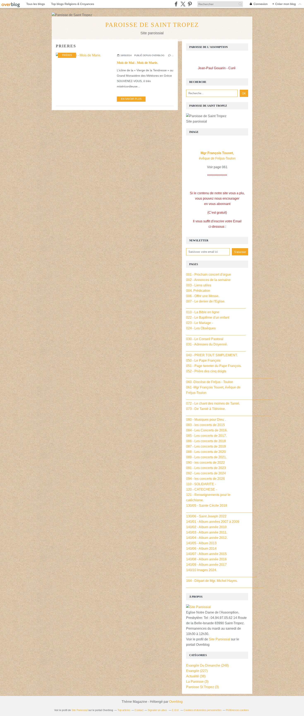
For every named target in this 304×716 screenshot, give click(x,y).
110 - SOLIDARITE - (201, 484)
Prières (67, 55)
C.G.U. (175, 710)
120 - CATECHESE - (201, 489)
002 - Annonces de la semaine (208, 280)
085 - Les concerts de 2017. (206, 435)
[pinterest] (189, 4)
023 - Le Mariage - (199, 323)
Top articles (123, 710)
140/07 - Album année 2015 (206, 554)
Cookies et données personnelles (202, 710)
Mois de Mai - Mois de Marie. (137, 62)
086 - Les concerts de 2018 (206, 441)
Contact (139, 710)
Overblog (176, 701)
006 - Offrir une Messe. (202, 296)
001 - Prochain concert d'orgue (208, 274)
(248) (207, 665)
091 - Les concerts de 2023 (206, 468)
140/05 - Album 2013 (201, 543)
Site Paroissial (219, 639)
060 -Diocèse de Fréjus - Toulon (209, 382)
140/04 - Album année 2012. (206, 538)
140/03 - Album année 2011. (206, 532)
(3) (197, 681)
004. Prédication (198, 290)
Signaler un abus (158, 710)
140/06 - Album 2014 (201, 548)
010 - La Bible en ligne (202, 312)
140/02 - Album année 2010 (206, 527)
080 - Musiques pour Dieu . (206, 419)
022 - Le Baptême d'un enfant (207, 317)
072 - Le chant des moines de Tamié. (213, 403)
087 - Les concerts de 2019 (206, 446)
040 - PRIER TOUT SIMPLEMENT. (212, 355)
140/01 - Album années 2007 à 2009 (212, 521)
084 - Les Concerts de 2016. (206, 430)
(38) (196, 676)
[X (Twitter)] (183, 4)
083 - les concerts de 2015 (205, 425)
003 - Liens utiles (198, 285)
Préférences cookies (237, 710)
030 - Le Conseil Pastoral (204, 339)
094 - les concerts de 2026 (205, 478)
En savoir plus (131, 99)
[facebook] (176, 4)
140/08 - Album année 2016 (206, 559)
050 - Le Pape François (203, 360)
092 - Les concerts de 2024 (206, 473)
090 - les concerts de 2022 (205, 462)
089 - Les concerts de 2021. (206, 457)
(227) (197, 671)
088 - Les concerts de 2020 (206, 452)
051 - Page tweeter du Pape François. (214, 366)
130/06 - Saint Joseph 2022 (206, 516)
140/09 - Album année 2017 (206, 564)
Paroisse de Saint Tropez (152, 24)
